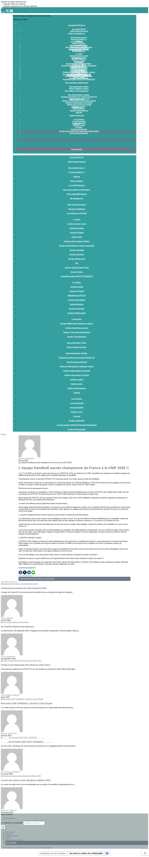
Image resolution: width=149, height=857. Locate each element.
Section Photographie (79, 133)
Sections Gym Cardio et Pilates (76, 241)
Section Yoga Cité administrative (78, 76)
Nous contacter (79, 43)
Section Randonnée (77, 259)
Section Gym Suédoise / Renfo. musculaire (76, 246)
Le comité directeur (77, 185)
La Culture (79, 62)
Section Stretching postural (76, 328)
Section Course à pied (79, 56)
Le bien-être (79, 70)
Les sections (79, 119)
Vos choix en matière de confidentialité (86, 853)
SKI (76, 263)
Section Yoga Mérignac (78, 78)
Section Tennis (77, 272)
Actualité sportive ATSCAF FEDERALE (79, 79)
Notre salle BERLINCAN (77, 194)
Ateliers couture (76, 380)
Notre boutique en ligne (79, 89)
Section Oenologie (76, 309)
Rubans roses (79, 125)
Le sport (78, 54)
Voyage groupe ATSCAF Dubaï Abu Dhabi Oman (79, 131)
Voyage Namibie (76, 407)
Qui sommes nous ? (79, 37)
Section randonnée (79, 129)
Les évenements (79, 121)
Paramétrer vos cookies (14, 840)
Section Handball (77, 250)
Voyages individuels (79, 48)
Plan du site (9, 832)
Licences (8, 834)
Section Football (79, 60)
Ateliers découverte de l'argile (79, 105)
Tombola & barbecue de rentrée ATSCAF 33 (79, 97)
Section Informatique (76, 300)
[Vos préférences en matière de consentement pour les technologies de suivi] (145, 853)
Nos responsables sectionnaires (76, 190)
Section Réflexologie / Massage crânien (79, 72)
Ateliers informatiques (79, 111)
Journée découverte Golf (76, 362)
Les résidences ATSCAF (77, 213)
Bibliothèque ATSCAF (79, 68)
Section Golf (77, 237)
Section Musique (77, 304)
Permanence (10, 818)
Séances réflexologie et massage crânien (79, 101)
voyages (78, 127)
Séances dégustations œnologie (78, 103)
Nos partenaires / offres (79, 87)
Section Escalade (76, 228)
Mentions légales (11, 836)
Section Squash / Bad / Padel (77, 268)
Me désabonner (78, 51)
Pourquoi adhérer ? (79, 39)
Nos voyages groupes (79, 46)
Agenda (79, 112)
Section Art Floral (77, 291)
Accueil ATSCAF (79, 29)
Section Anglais (78, 64)
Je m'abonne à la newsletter (12, 823)
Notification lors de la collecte (53, 853)
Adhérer (76, 177)
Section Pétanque (76, 254)
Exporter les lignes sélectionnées (14, 2)
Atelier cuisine (79, 109)
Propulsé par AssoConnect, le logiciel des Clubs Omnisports (28, 848)
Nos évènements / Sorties (78, 95)
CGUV (7, 838)
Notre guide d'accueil (79, 31)
